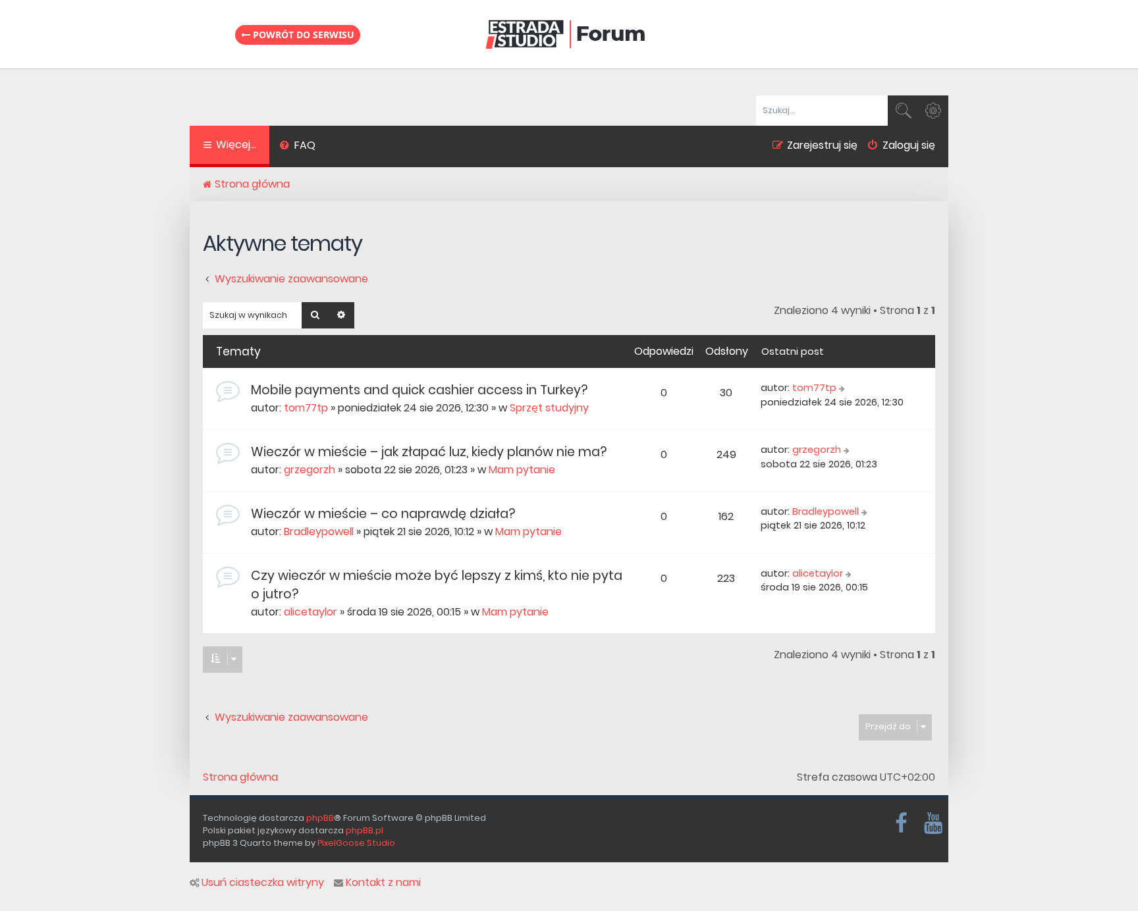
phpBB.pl (364, 830)
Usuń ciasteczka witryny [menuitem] (263, 882)
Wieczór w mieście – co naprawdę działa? (383, 514)
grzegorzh (309, 469)
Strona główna (240, 777)
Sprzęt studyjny (549, 407)
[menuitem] (297, 147)
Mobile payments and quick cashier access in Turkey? (419, 390)
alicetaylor (310, 611)
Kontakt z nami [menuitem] (383, 882)
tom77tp (306, 407)
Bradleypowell (319, 531)
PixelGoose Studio (356, 842)
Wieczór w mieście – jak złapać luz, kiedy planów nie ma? (429, 452)
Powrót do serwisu (302, 34)
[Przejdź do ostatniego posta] (843, 388)
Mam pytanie (522, 469)
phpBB (320, 817)
